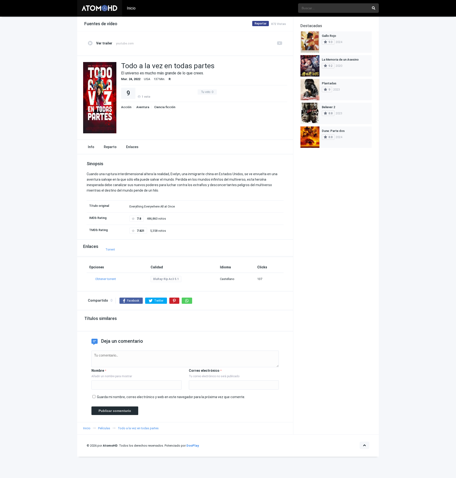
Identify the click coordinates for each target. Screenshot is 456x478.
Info (91, 147)
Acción (126, 107)
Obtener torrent (105, 279)
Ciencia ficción (164, 107)
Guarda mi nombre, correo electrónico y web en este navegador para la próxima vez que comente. (171, 397)
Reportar (260, 23)
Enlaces (132, 147)
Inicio (131, 8)
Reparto (110, 147)
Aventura (142, 107)
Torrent (110, 249)
